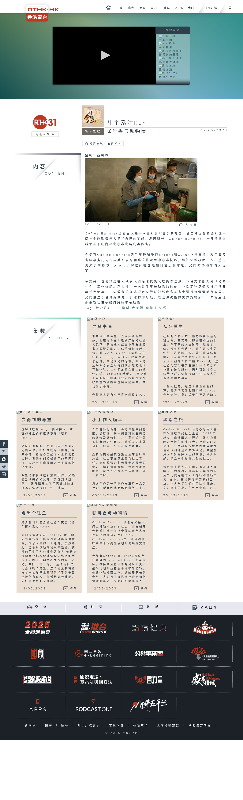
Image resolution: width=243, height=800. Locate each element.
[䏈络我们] (141, 606)
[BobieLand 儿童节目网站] (205, 628)
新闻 (141, 9)
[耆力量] (149, 679)
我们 (189, 9)
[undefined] (108, 7)
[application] (104, 55)
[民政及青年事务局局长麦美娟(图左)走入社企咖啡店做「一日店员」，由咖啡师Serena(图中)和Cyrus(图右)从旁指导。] (141, 190)
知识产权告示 (90, 725)
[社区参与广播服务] (205, 654)
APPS (178, 9)
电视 (118, 9)
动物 (150, 308)
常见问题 (117, 725)
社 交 (97, 607)
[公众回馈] (195, 607)
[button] (104, 55)
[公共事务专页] (149, 654)
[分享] (85, 606)
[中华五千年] (149, 705)
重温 (165, 9)
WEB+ (153, 9)
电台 (129, 9)
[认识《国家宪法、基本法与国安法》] (93, 679)
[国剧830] (37, 654)
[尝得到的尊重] (171, 50)
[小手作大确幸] (171, 58)
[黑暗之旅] (167, 65)
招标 (66, 725)
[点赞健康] (149, 628)
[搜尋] (230, 6)
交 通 (41, 607)
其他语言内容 (201, 725)
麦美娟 (138, 308)
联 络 (153, 607)
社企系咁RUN (108, 308)
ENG (209, 8)
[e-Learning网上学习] (93, 654)
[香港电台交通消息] (29, 606)
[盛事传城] (205, 679)
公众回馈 (209, 607)
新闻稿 (31, 725)
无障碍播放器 (169, 725)
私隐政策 (141, 725)
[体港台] (93, 628)
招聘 (49, 725)
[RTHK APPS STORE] (37, 705)
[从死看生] (167, 43)
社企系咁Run (127, 123)
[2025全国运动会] (37, 628)
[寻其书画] (167, 36)
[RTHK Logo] (40, 10)
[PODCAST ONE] (93, 705)
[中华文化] (37, 679)
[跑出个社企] (169, 73)
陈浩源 (161, 308)
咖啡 (126, 308)
